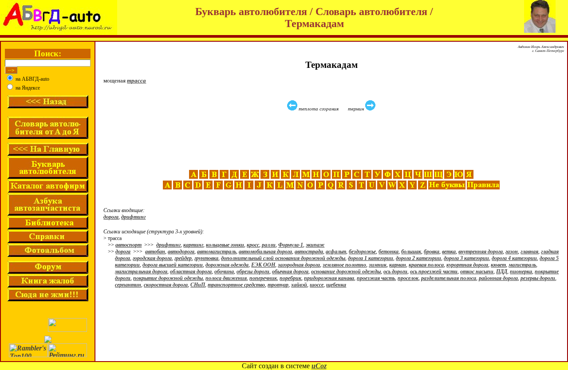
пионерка (521, 271)
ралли (269, 245)
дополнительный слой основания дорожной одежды (283, 258)
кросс (253, 245)
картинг (193, 245)
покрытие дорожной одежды (168, 278)
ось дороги (395, 271)
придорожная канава (329, 278)
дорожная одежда (226, 265)
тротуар (278, 285)
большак (411, 251)
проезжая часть (376, 278)
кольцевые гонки (225, 245)
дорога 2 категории (418, 258)
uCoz (319, 366)
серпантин (128, 285)
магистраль (522, 265)
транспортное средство (236, 285)
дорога (110, 217)
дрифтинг (133, 217)
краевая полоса (426, 265)
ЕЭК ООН (263, 265)
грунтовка (206, 258)
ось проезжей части (434, 271)
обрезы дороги (253, 271)
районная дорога (498, 278)
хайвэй (299, 285)
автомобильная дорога (265, 251)
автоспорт (128, 245)
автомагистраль (216, 251)
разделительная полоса (448, 278)
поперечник (263, 278)
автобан (155, 251)
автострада (309, 251)
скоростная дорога (166, 285)
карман (397, 265)
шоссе (316, 285)
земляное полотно (344, 265)
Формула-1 (290, 245)
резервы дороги (538, 278)
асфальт (336, 251)
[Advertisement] (332, 140)
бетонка (388, 251)
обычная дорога (290, 271)
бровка (431, 251)
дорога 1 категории (370, 258)
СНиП (197, 285)
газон (511, 251)
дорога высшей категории (172, 265)
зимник (378, 265)
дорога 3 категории (466, 258)
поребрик (290, 278)
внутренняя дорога (480, 251)
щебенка (336, 285)
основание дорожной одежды (346, 271)
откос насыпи (476, 271)
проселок (408, 278)
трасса (136, 80)
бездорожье (362, 251)
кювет (498, 265)
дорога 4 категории (514, 258)
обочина (224, 271)
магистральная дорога (141, 271)
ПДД (501, 271)
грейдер (183, 258)
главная (529, 251)
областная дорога (191, 271)
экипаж (315, 245)
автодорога (181, 251)
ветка (449, 251)
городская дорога (152, 258)
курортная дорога (467, 265)
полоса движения (226, 278)
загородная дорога (299, 265)
